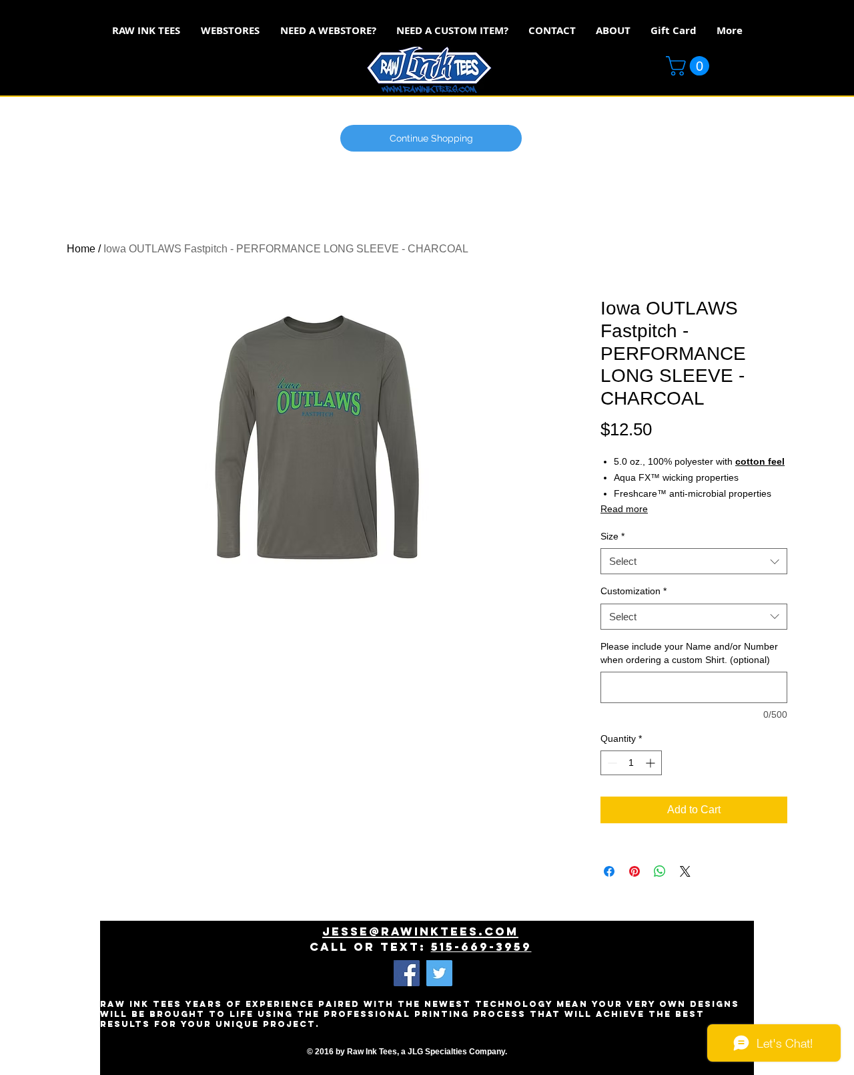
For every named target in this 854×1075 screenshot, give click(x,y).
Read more (624, 508)
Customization (633, 591)
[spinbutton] (631, 763)
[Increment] (651, 763)
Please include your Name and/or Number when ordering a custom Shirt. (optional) (689, 653)
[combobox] (693, 561)
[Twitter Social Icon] (439, 973)
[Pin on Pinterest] (634, 871)
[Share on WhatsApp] (660, 871)
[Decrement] (610, 763)
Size (612, 536)
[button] (690, 65)
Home (81, 248)
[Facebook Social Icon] (407, 973)
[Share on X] (685, 871)
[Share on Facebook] (609, 871)
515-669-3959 (481, 946)
